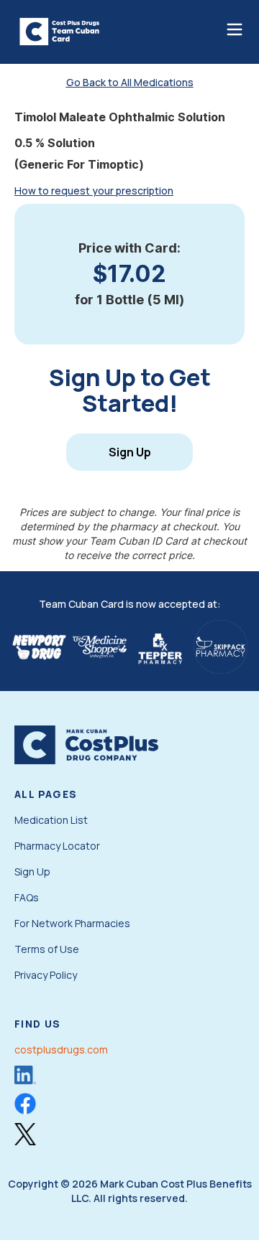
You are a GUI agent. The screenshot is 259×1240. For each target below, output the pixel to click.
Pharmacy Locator (57, 845)
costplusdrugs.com (61, 1049)
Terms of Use (46, 949)
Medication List (51, 820)
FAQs (26, 897)
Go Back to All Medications (130, 82)
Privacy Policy (45, 975)
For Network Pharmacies (72, 923)
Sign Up (130, 452)
